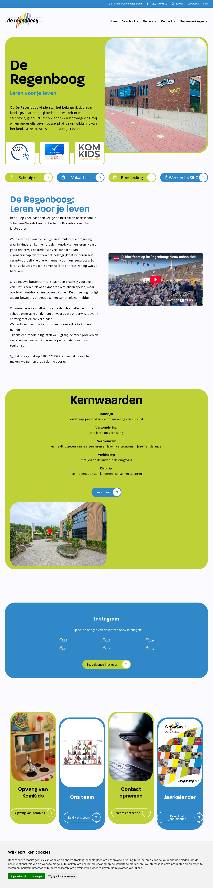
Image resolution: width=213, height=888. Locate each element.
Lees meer (103, 492)
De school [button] (128, 21)
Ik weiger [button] (37, 876)
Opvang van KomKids (30, 813)
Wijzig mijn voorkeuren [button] (61, 876)
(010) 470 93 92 (159, 3)
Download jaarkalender (177, 817)
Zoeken (180, 3)
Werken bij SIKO (184, 177)
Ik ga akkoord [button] (18, 876)
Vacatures (193, 3)
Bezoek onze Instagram (102, 664)
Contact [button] (166, 21)
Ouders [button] (148, 21)
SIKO (205, 3)
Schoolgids (28, 177)
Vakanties (80, 177)
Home (113, 21)
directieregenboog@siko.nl (128, 3)
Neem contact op (128, 813)
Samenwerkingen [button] (192, 21)
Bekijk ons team (79, 817)
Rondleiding (132, 177)
